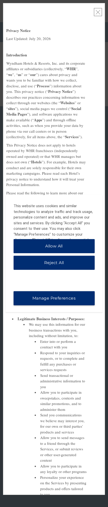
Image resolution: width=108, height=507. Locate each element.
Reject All (54, 262)
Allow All (54, 245)
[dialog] (54, 253)
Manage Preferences (54, 298)
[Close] (98, 12)
